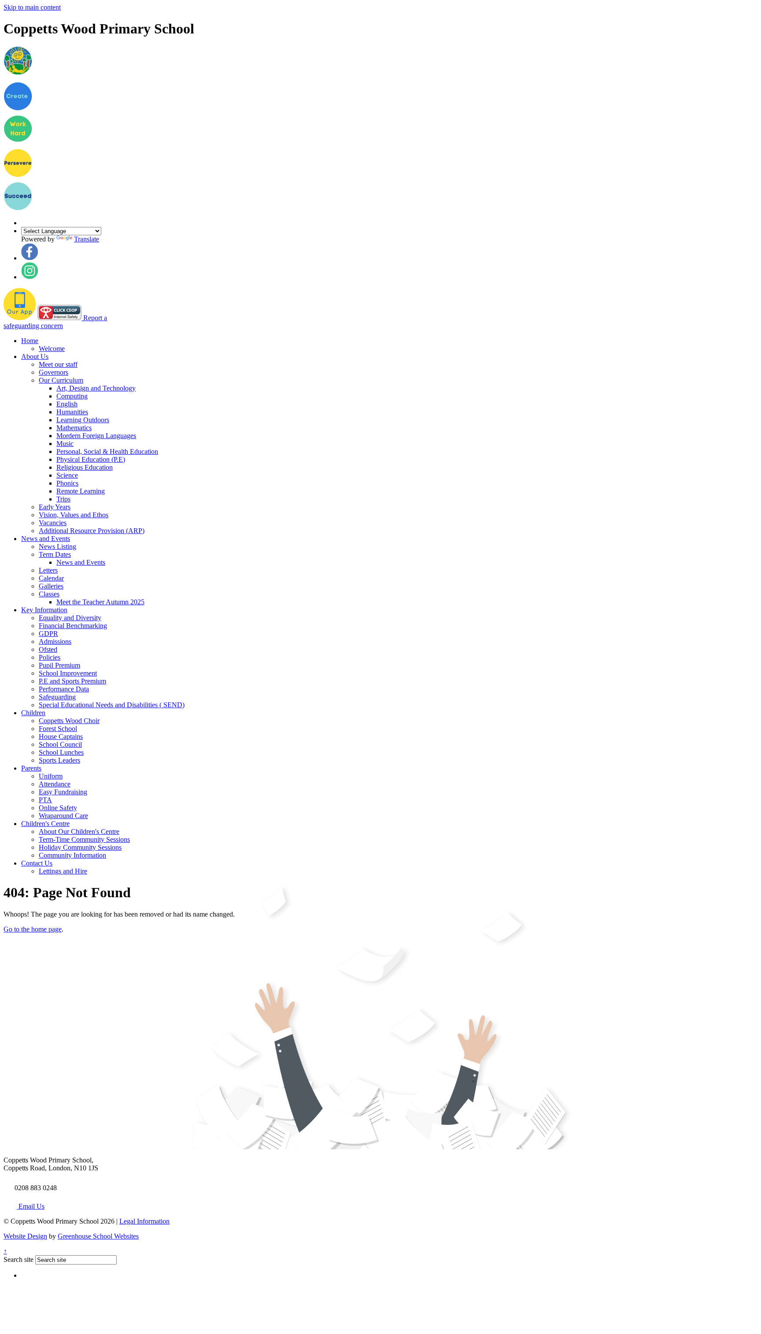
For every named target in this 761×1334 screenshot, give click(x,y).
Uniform (51, 776)
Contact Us (36, 863)
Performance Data (64, 689)
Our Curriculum (61, 380)
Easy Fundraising (63, 792)
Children (33, 712)
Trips (63, 499)
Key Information (44, 610)
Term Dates (55, 554)
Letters (48, 570)
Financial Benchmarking (73, 625)
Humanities (72, 412)
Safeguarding (57, 697)
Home (29, 340)
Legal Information (144, 1221)
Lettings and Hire (63, 871)
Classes (49, 594)
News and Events (45, 538)
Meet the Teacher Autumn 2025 (100, 602)
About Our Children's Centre (79, 831)
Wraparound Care (63, 815)
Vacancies (52, 522)
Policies (49, 657)
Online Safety (58, 807)
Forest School (58, 728)
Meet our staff (58, 364)
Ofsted (48, 649)
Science (67, 475)
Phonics (67, 483)
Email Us (30, 1206)
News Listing (57, 546)
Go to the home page (33, 929)
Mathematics (74, 427)
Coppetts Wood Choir (69, 720)
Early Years (54, 507)
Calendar (51, 578)
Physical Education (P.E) (90, 459)
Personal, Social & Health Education (107, 451)
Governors (53, 372)
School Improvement (68, 673)
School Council (60, 744)
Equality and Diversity (70, 617)
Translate (86, 239)
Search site (18, 1259)
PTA (45, 800)
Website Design (25, 1236)
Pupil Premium (59, 665)
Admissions (55, 641)
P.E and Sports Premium (72, 681)
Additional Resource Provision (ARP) (91, 530)
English (67, 404)
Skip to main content (32, 7)
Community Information (72, 855)
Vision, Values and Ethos (73, 515)
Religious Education (84, 467)
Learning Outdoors (82, 420)
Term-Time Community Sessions (84, 839)
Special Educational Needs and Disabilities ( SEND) (112, 705)
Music (65, 443)
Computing (72, 396)
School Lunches (61, 752)
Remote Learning (80, 491)
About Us (34, 356)
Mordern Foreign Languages (96, 435)
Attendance (54, 784)
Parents (31, 768)
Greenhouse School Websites (98, 1236)
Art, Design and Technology (96, 388)
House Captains (61, 736)
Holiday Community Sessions (80, 847)
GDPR (48, 633)
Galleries (51, 586)
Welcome (52, 348)
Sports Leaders (59, 760)
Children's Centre (45, 823)
